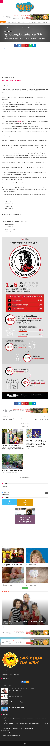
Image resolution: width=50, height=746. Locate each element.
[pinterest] (27, 45)
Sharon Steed (5, 623)
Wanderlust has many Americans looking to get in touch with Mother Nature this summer (37, 418)
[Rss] (27, 682)
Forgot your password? (7, 494)
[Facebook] (22, 682)
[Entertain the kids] (25, 1)
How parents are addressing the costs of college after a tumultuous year (12, 418)
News (8, 27)
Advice (5, 620)
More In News (24, 426)
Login (46, 492)
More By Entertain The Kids (24, 424)
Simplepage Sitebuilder (35, 741)
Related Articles (25, 423)
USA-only (10, 31)
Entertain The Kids (8, 38)
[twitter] (19, 45)
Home (5, 27)
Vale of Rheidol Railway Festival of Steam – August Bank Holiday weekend (22, 22)
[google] (23, 45)
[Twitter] (25, 682)
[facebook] (16, 45)
